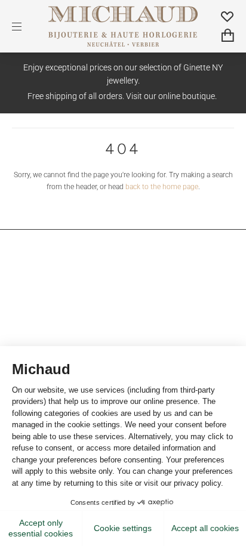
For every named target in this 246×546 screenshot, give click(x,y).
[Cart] (228, 35)
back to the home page (161, 187)
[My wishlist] (227, 16)
